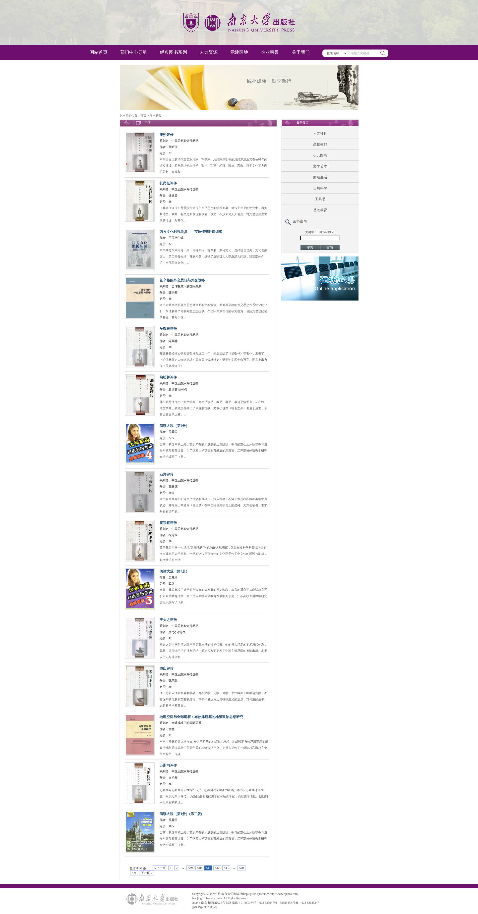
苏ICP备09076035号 (205, 907)
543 (226, 868)
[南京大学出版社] (239, 22)
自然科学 (320, 188)
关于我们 (301, 52)
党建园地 (239, 52)
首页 (143, 115)
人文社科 (320, 133)
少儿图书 (320, 155)
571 (134, 873)
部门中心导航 (133, 52)
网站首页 (99, 52)
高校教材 (320, 144)
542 (217, 868)
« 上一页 (160, 868)
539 (190, 868)
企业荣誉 (270, 52)
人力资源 (209, 52)
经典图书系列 (173, 52)
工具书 (320, 199)
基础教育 (320, 210)
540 (199, 868)
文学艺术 (320, 166)
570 (241, 868)
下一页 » (146, 873)
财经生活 (320, 177)
